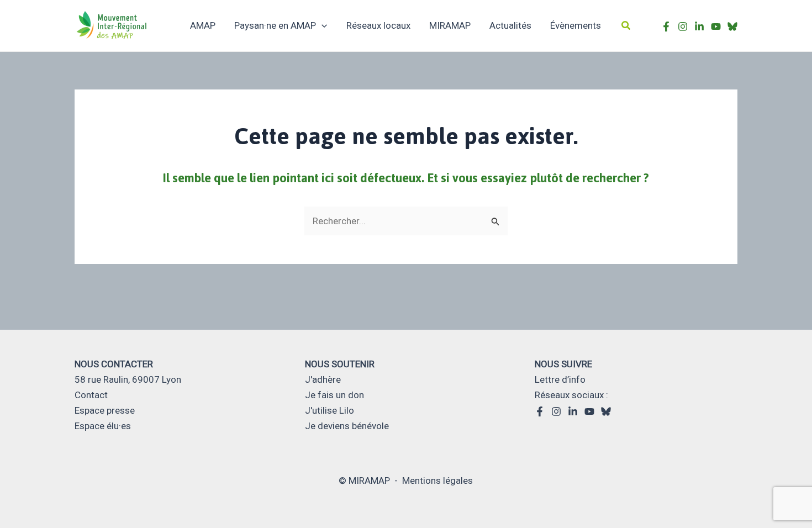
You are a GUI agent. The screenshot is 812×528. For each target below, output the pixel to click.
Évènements (575, 25)
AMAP (202, 25)
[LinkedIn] (699, 26)
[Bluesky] (732, 26)
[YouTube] (589, 411)
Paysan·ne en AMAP (275, 25)
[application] (321, 25)
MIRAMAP (450, 25)
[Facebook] (666, 26)
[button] (626, 26)
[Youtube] (716, 26)
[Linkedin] (573, 411)
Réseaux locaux (378, 25)
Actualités (510, 25)
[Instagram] (683, 26)
